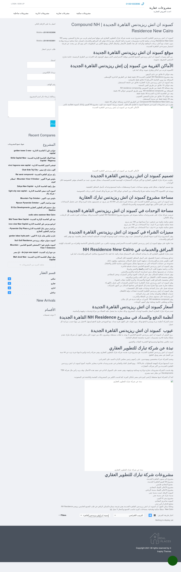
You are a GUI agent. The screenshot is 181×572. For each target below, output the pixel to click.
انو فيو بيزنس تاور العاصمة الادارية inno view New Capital (32, 223)
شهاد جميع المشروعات (16, 144)
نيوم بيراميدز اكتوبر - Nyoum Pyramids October (35, 202)
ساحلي (32, 292)
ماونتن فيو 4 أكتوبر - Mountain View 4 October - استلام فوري (32, 180)
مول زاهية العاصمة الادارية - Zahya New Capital (36, 186)
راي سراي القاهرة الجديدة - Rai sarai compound (35, 174)
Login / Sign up (17, 3)
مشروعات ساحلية (20, 13)
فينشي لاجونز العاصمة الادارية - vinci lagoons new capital (31, 165)
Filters (63, 515)
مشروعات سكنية (84, 13)
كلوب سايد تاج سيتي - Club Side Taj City (38, 169)
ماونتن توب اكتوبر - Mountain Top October (37, 198)
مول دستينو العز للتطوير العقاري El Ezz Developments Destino (33, 208)
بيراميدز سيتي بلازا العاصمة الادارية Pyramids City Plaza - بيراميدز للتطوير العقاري (32, 229)
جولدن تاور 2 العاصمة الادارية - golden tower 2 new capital (34, 152)
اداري (32, 287)
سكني (32, 278)
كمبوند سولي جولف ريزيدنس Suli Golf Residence (35, 240)
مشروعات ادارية (42, 13)
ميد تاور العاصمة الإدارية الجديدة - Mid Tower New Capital (32, 219)
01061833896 (133, 3)
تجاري (32, 283)
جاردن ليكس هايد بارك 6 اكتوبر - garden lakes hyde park (32, 235)
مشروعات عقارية (160, 7)
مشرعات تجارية (62, 13)
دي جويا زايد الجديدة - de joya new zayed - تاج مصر (34, 252)
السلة (141, 268)
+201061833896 (48, 32)
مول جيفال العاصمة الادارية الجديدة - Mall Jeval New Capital (34, 258)
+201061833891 (48, 40)
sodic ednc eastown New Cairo (42, 214)
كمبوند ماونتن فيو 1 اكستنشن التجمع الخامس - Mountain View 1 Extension (32, 246)
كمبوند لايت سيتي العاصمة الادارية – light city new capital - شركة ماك (32, 192)
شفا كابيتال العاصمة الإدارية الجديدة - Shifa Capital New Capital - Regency (33, 159)
